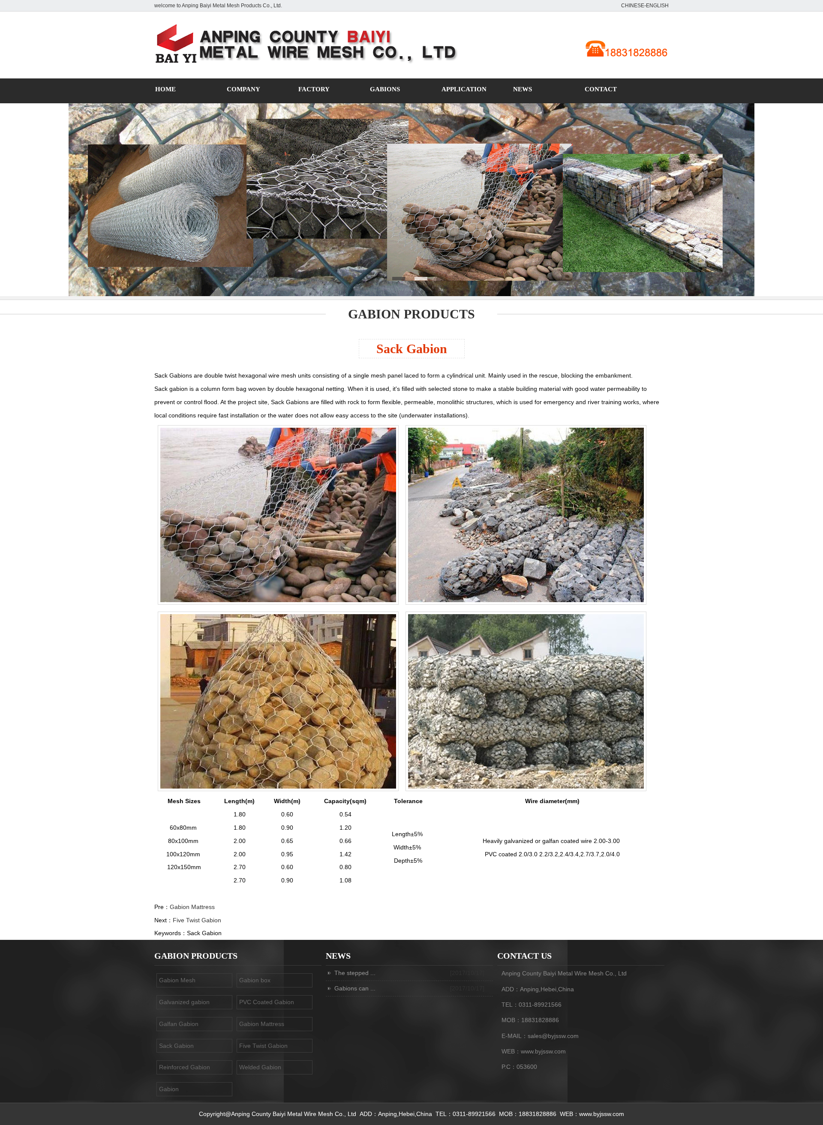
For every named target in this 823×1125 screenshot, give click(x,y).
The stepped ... (354, 972)
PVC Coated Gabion (266, 1002)
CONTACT (601, 89)
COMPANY (243, 89)
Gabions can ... (354, 988)
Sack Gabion (411, 349)
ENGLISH (657, 6)
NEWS (522, 89)
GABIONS (385, 89)
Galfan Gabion (178, 1023)
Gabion (169, 1089)
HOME (165, 89)
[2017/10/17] (467, 972)
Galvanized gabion (184, 1002)
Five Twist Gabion (197, 920)
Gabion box (254, 980)
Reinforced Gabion (184, 1067)
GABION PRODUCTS (411, 314)
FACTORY (314, 89)
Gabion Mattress (192, 906)
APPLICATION (464, 89)
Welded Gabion (260, 1067)
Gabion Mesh (177, 980)
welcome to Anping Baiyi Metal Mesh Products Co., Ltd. (218, 6)
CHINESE (632, 6)
